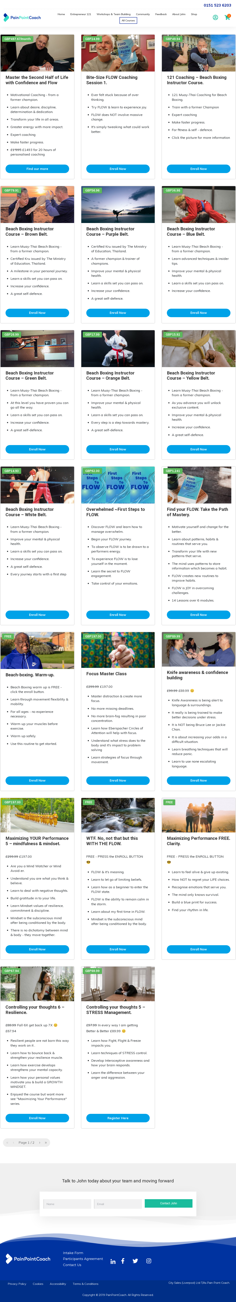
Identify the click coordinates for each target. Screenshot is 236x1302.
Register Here (118, 1118)
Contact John (168, 1203)
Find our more (37, 169)
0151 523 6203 (217, 5)
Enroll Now (118, 169)
